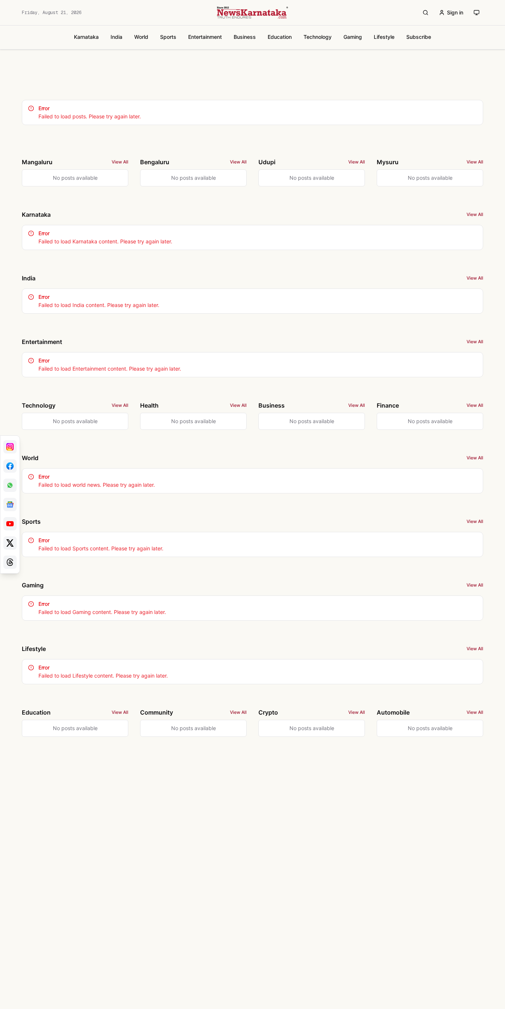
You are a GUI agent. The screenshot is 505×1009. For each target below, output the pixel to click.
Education (280, 37)
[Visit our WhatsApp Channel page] (10, 485)
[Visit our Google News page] (10, 504)
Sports (168, 37)
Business (245, 37)
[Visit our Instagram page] (10, 446)
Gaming (352, 37)
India (116, 37)
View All (120, 162)
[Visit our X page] (10, 543)
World (141, 37)
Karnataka (86, 37)
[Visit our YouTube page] (10, 523)
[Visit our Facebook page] (10, 466)
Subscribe (418, 37)
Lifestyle (384, 37)
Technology (318, 37)
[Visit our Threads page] (10, 562)
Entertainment (205, 37)
